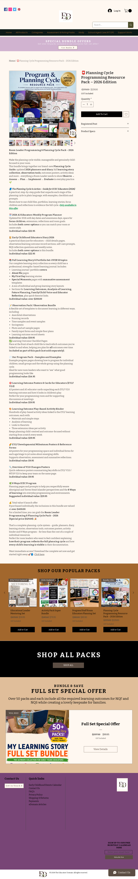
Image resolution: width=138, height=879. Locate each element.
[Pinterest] (19, 9)
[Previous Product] (4, 592)
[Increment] (91, 104)
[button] (128, 10)
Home (12, 61)
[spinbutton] (87, 104)
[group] (69, 606)
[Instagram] (10, 9)
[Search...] (130, 25)
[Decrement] (83, 104)
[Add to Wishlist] (126, 114)
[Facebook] (5, 9)
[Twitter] (14, 9)
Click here (39, 554)
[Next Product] (133, 592)
